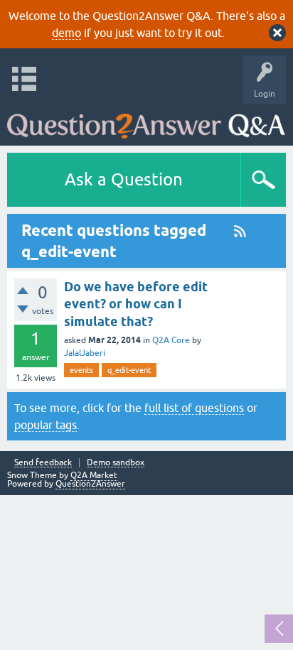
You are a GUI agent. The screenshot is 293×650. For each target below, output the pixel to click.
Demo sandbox (115, 462)
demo (66, 32)
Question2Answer (90, 484)
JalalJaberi (84, 353)
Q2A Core (171, 340)
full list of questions (194, 407)
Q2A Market (93, 475)
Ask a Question (124, 179)
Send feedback (43, 462)
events (81, 370)
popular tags (45, 424)
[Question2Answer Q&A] (146, 121)
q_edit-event (129, 370)
